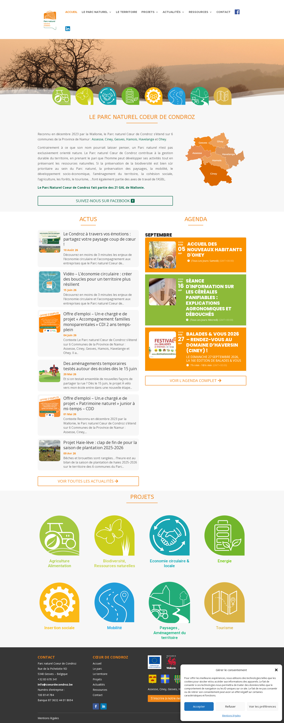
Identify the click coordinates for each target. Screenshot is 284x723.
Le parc (97, 668)
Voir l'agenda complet (193, 380)
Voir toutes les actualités (86, 481)
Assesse (97, 139)
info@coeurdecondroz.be (55, 684)
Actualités (172, 12)
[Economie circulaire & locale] (107, 96)
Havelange (146, 139)
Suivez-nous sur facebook (103, 200)
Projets (148, 12)
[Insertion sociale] (153, 96)
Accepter (199, 706)
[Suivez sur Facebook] (96, 706)
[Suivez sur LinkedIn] (103, 706)
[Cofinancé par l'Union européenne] (154, 668)
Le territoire (126, 12)
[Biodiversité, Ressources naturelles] (84, 96)
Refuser (230, 706)
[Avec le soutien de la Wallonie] (170, 668)
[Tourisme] (222, 96)
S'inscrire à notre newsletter (171, 698)
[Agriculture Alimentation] (61, 96)
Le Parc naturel (95, 12)
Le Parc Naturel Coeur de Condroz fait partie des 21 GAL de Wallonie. (91, 187)
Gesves (119, 139)
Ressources (198, 12)
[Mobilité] (176, 96)
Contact (223, 12)
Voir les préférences (262, 706)
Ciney (109, 139)
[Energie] (130, 96)
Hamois (131, 139)
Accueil (71, 12)
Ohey (162, 139)
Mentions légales (231, 715)
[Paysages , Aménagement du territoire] (199, 96)
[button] (276, 670)
